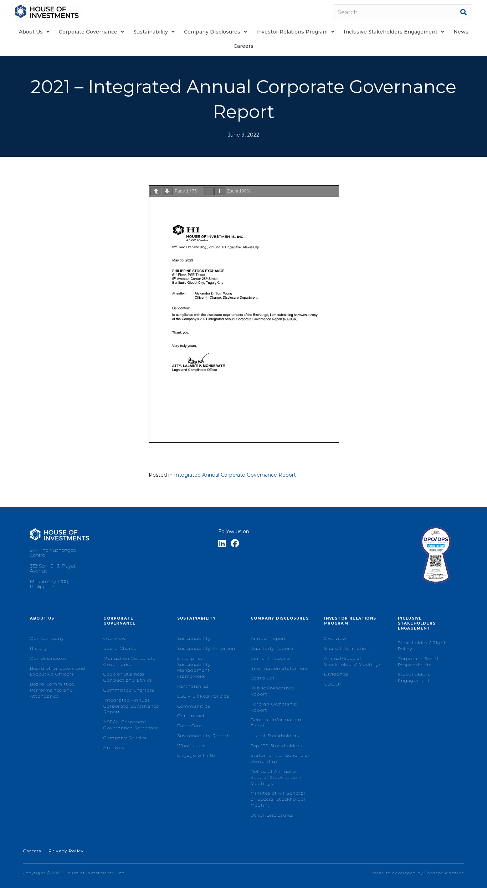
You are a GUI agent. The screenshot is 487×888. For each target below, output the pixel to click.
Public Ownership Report (272, 691)
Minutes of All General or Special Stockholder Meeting (278, 799)
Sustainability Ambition (206, 648)
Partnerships (193, 686)
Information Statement (279, 668)
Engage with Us (196, 755)
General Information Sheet (276, 722)
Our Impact (191, 715)
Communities (193, 706)
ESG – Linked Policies (203, 696)
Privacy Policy (66, 850)
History (38, 648)
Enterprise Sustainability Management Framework (194, 667)
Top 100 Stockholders (276, 745)
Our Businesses (48, 658)
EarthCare (190, 725)
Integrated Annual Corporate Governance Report (235, 475)
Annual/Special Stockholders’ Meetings (352, 661)
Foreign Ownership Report (274, 707)
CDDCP (332, 684)
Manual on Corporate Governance (129, 661)
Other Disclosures (272, 815)
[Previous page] (155, 191)
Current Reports (271, 658)
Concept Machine (445, 873)
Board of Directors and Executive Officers (58, 671)
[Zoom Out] (208, 191)
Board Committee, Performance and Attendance (52, 690)
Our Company (47, 638)
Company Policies (125, 737)
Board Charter (121, 648)
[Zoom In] (219, 191)
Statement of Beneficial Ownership (280, 758)
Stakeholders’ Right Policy (422, 645)
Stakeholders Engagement (414, 677)
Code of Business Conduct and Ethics (127, 677)
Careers (32, 850)
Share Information (346, 648)
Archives (113, 747)
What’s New (191, 745)
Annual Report (269, 638)
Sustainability (194, 638)
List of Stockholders (275, 735)
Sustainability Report (203, 735)
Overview (114, 638)
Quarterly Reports (272, 648)
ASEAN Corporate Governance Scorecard (131, 724)
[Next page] (167, 191)
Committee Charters (128, 690)
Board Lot (263, 678)
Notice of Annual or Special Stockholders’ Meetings (277, 777)
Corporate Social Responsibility (418, 661)
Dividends (336, 674)
